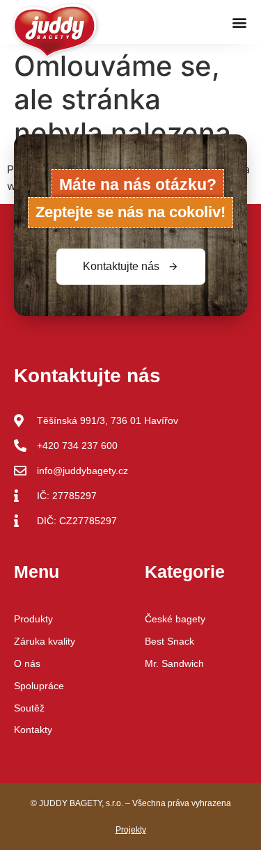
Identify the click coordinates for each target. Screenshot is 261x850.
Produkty (33, 618)
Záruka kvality (44, 641)
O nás (27, 663)
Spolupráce (39, 685)
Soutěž (29, 708)
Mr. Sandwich (174, 663)
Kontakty (33, 729)
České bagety (175, 618)
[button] (239, 21)
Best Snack (169, 641)
